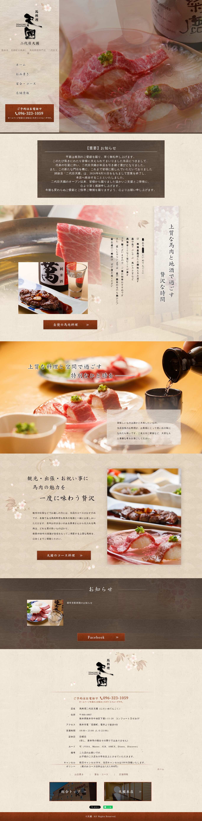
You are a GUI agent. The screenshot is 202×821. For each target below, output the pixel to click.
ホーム (160, 769)
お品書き (79, 774)
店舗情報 (123, 774)
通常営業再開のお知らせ (80, 603)
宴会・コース (101, 774)
